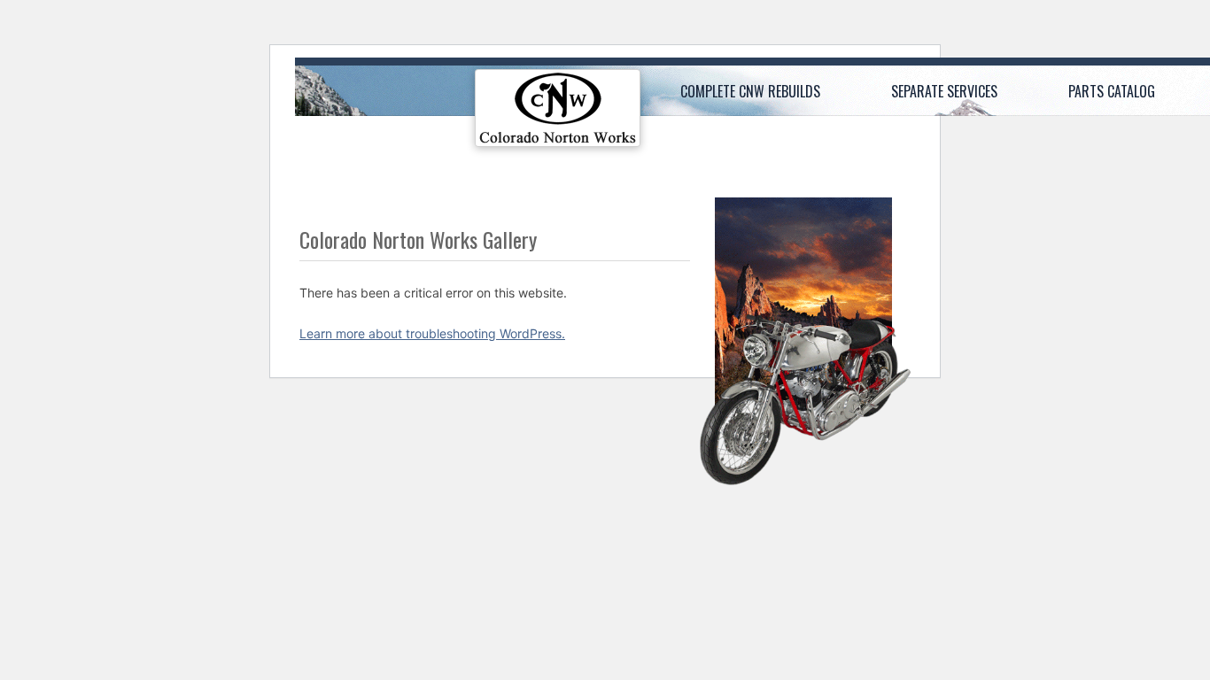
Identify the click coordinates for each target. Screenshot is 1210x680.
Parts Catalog (1111, 91)
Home (558, 112)
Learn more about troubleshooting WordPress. (432, 333)
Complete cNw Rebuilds (750, 91)
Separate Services (944, 91)
